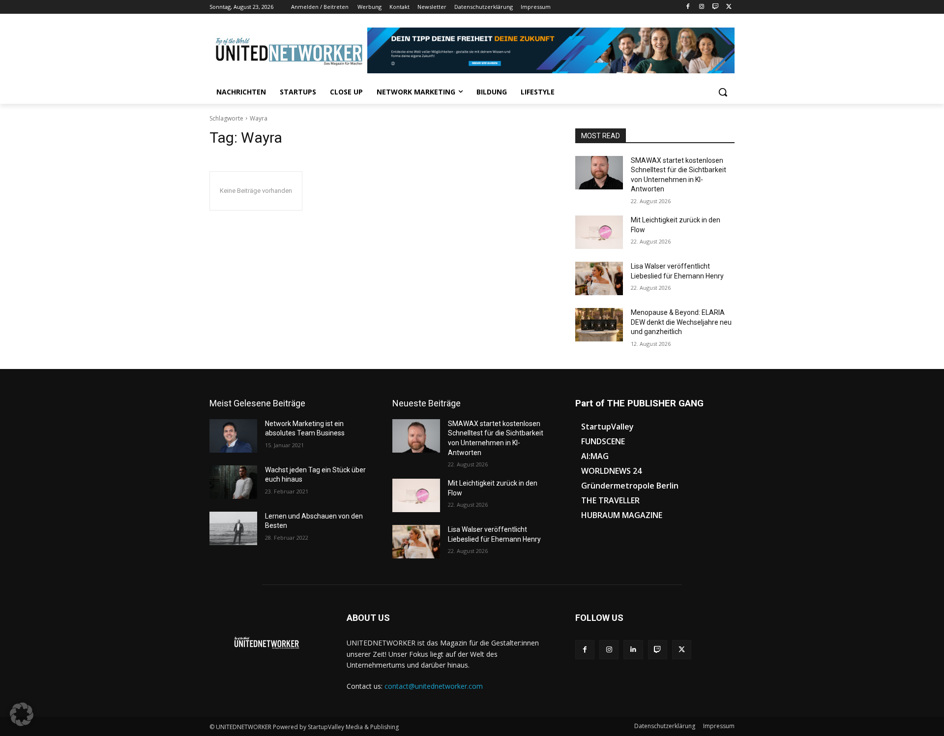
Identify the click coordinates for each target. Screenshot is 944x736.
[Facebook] (688, 7)
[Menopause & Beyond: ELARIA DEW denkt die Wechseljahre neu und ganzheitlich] (599, 324)
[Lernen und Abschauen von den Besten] (233, 528)
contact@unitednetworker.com (433, 686)
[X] (729, 7)
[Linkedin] (633, 649)
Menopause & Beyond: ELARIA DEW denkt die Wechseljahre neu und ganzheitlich (681, 322)
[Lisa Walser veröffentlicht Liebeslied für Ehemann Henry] (599, 278)
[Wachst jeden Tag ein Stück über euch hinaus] (233, 482)
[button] (723, 92)
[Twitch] (715, 7)
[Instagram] (702, 7)
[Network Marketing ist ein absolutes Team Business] (233, 436)
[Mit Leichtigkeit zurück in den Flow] (599, 232)
